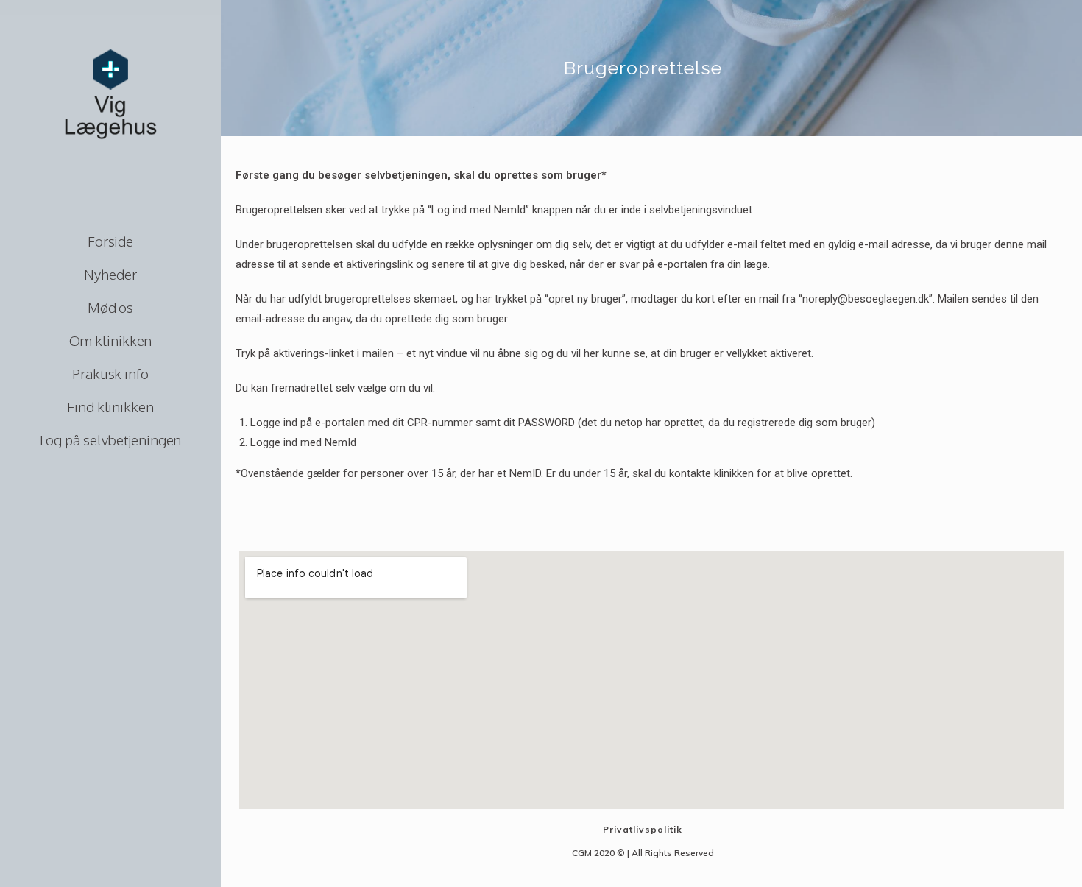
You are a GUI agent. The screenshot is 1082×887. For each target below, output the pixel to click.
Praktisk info (110, 373)
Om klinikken (110, 340)
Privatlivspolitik (642, 829)
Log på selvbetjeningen (111, 439)
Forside (110, 241)
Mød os (110, 307)
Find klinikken (110, 406)
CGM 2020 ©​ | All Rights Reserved (643, 852)
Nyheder (110, 274)
